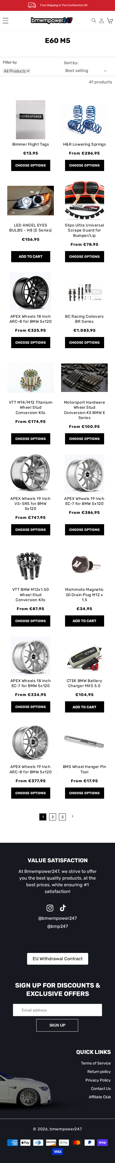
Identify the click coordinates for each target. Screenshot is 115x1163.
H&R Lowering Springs (84, 144)
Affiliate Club (100, 1097)
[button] (5, 20)
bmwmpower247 (66, 1129)
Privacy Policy (98, 1080)
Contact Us (101, 1088)
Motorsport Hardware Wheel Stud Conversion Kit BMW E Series (84, 410)
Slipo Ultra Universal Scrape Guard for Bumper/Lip (84, 230)
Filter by (10, 62)
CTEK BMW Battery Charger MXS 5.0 (84, 683)
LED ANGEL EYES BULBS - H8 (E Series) (30, 228)
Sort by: (71, 63)
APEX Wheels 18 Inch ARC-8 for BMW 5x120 (30, 319)
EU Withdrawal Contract (58, 958)
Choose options (30, 165)
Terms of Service (96, 1063)
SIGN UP (57, 1025)
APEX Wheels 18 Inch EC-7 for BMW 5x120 (30, 683)
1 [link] (43, 817)
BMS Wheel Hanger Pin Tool (84, 769)
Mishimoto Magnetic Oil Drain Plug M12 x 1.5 (84, 594)
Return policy (99, 1071)
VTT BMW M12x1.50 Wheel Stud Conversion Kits (30, 594)
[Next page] (72, 816)
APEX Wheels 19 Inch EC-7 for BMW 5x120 (84, 501)
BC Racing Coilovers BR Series (84, 319)
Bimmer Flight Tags (30, 144)
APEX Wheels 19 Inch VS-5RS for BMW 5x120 (30, 503)
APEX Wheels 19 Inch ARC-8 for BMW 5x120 (30, 769)
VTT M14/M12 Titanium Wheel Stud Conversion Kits (30, 407)
